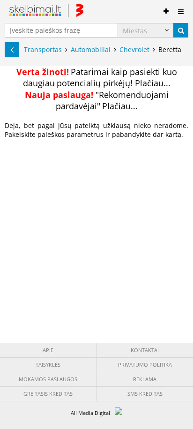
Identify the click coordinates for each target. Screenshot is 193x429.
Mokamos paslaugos (48, 379)
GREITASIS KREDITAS (48, 393)
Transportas (43, 49)
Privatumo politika (145, 364)
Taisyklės (48, 364)
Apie (48, 350)
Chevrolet (134, 49)
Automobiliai (91, 49)
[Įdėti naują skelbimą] (166, 9)
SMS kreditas (145, 393)
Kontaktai (145, 350)
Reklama (144, 379)
